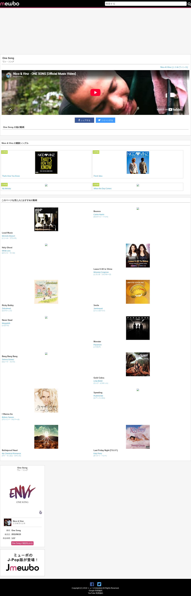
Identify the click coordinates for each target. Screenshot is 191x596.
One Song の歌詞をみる (22, 543)
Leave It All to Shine (103, 269)
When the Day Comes (102, 189)
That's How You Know (11, 176)
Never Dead (7, 320)
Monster (97, 341)
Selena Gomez (8, 360)
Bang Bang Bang (9, 356)
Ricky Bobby (8, 305)
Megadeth (6, 324)
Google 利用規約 (95, 591)
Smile (96, 305)
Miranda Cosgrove (102, 273)
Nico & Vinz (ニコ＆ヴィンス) (174, 67)
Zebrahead (7, 309)
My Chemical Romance (11, 454)
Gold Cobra (99, 378)
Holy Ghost (7, 247)
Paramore (98, 346)
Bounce (97, 211)
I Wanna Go (7, 414)
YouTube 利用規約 (95, 593)
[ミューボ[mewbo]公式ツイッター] (99, 584)
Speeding (98, 392)
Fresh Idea (98, 176)
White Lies (8, 252)
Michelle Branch (9, 237)
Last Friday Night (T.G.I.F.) (106, 450)
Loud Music (7, 233)
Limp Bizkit (101, 382)
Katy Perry (100, 454)
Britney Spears (10, 418)
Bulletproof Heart (10, 450)
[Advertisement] (95, 31)
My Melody (6, 189)
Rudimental (99, 397)
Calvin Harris (101, 215)
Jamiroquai (99, 309)
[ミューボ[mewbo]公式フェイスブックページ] (92, 584)
